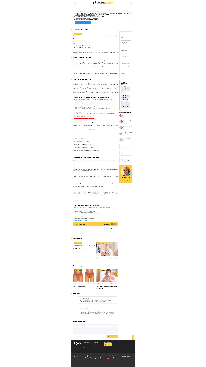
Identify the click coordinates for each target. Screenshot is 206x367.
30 (127, 103)
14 (123, 95)
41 (128, 106)
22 (128, 97)
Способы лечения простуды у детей (81, 43)
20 (125, 97)
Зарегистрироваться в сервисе (81, 220)
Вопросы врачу (87, 342)
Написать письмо (108, 344)
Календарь (96, 342)
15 (125, 95)
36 (128, 104)
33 (123, 104)
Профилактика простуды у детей (80, 41)
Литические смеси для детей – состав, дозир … (127, 133)
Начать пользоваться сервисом (82, 23)
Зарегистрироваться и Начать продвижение (84, 118)
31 (128, 103)
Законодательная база (126, 66)
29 (125, 103)
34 (125, 104)
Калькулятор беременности (126, 147)
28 (123, 103)
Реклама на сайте (87, 345)
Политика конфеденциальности (127, 356)
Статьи (95, 344)
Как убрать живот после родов (79, 248)
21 (127, 97)
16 (127, 95)
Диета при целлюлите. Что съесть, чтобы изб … (127, 139)
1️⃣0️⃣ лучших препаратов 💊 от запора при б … (127, 127)
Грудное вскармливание (126, 59)
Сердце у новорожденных (101, 260)
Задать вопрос (125, 180)
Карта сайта (76, 356)
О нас (85, 347)
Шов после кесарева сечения (79, 286)
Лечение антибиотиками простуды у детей (82, 45)
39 (125, 106)
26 (127, 99)
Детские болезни (125, 70)
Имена (95, 345)
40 (127, 106)
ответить (114, 302)
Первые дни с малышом (78, 34)
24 (123, 99)
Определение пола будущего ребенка (127, 160)
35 (127, 104)
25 (125, 99)
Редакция (85, 344)
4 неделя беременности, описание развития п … (127, 115)
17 (128, 95)
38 (123, 106)
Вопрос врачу (126, 153)
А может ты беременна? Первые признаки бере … (127, 121)
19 (123, 97)
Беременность (123, 73)
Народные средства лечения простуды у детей (83, 47)
